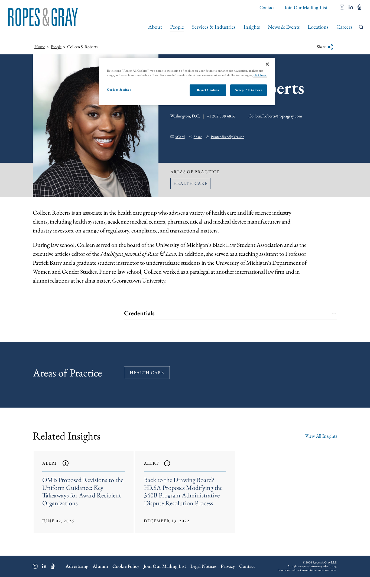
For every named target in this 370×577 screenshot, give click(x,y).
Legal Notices (203, 566)
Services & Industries (213, 26)
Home (39, 47)
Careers (344, 26)
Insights (252, 26)
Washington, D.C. (185, 116)
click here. (260, 75)
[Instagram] (35, 566)
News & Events (284, 26)
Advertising (77, 566)
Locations (318, 26)
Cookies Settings (119, 89)
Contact (267, 7)
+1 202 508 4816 (221, 116)
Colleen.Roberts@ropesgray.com (275, 116)
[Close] (267, 64)
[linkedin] (350, 8)
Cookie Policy (125, 566)
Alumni (100, 566)
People (177, 26)
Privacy (228, 566)
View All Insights (321, 436)
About (155, 26)
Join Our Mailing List (305, 7)
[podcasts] (359, 7)
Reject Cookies (208, 89)
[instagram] (342, 7)
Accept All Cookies (248, 89)
